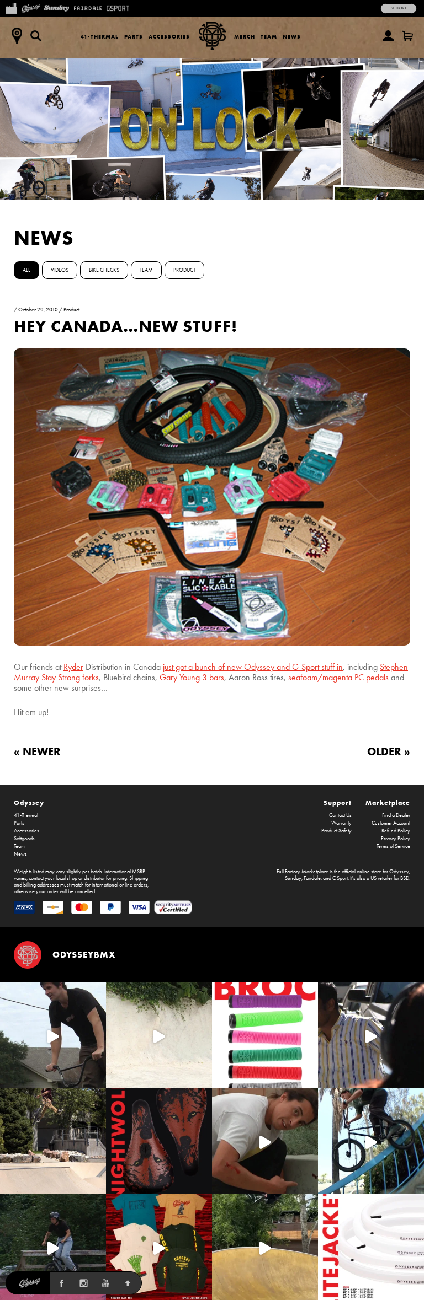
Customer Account (391, 823)
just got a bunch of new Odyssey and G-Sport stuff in (253, 667)
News (292, 36)
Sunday (293, 878)
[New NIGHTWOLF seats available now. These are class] (159, 1141)
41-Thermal (100, 36)
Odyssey (29, 802)
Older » (388, 751)
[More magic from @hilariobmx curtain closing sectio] (265, 1141)
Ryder (73, 667)
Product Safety (336, 831)
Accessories (169, 36)
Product (184, 270)
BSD (404, 878)
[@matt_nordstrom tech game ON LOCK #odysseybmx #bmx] (53, 1035)
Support (398, 8)
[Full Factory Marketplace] (11, 7)
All (26, 270)
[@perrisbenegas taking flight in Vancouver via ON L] (53, 1247)
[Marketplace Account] (388, 36)
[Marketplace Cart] (407, 36)
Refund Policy (395, 831)
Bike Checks (104, 270)
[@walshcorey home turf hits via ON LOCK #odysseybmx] (159, 1035)
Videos (59, 270)
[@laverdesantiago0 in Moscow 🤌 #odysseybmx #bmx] (265, 1247)
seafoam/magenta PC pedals (338, 677)
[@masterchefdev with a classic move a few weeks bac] (53, 1141)
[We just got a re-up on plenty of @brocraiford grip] (265, 1035)
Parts (133, 36)
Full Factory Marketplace (302, 871)
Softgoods (24, 838)
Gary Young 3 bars (192, 677)
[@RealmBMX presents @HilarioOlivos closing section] (371, 1141)
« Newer (37, 751)
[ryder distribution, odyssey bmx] (212, 642)
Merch (244, 36)
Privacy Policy (395, 838)
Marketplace (387, 802)
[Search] (36, 36)
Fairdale (312, 878)
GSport (340, 878)
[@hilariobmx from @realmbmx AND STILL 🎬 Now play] (371, 1035)
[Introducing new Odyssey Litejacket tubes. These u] (371, 1247)
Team (269, 36)
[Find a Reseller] (17, 36)
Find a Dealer (396, 815)
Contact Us (340, 815)
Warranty (341, 823)
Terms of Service (393, 846)
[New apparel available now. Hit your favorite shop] (159, 1247)
